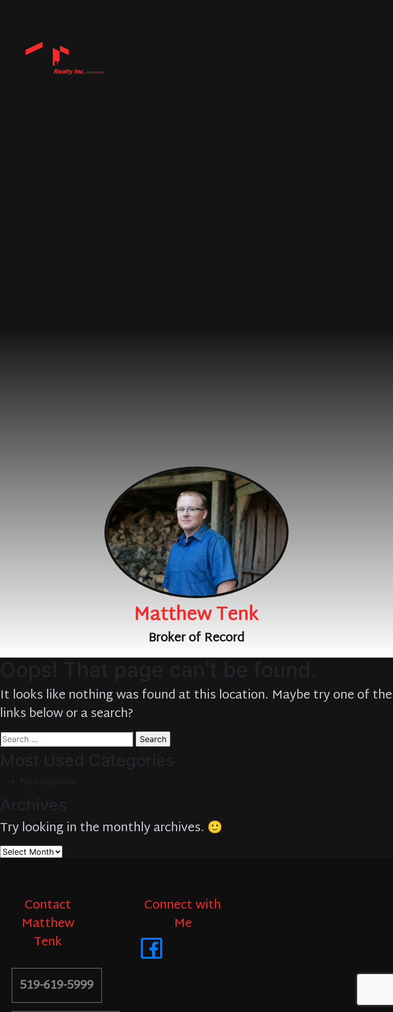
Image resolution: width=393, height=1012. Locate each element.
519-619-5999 (57, 985)
